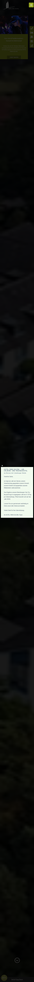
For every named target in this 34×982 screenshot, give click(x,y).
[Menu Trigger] (31, 5)
